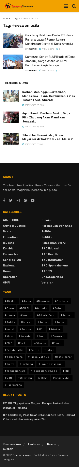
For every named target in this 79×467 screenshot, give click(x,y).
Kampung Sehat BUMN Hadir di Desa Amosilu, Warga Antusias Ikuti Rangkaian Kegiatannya (50, 61)
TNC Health (50, 254)
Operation (10, 277)
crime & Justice (14, 226)
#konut (9, 329)
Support (8, 449)
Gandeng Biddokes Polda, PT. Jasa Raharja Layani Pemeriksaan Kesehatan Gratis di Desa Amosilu (49, 39)
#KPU (40, 329)
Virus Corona (13, 384)
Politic (46, 231)
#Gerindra (41, 308)
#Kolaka (10, 322)
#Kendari (67, 315)
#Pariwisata (58, 336)
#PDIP (8, 343)
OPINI (7, 282)
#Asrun (26, 301)
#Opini (41, 336)
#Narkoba (25, 336)
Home (6, 18)
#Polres (49, 350)
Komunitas (10, 254)
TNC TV (47, 271)
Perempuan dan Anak (57, 226)
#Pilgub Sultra (14, 350)
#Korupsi (26, 329)
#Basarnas (43, 301)
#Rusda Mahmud (38, 356)
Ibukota (8, 243)
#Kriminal (55, 329)
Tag (15, 18)
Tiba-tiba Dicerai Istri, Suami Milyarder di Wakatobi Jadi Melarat (48, 137)
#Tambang (26, 364)
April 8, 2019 (47, 49)
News (7, 271)
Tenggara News (22, 455)
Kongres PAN (12, 260)
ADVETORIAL (11, 220)
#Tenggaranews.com (44, 370)
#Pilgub (57, 343)
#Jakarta (25, 315)
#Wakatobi (25, 378)
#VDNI (9, 378)
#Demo (9, 308)
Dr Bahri (42, 378)
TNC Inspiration (53, 260)
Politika (47, 237)
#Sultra (9, 364)
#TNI (66, 370)
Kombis (8, 248)
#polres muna (14, 356)
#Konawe (26, 322)
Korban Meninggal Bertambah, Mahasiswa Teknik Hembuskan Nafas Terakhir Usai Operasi (48, 96)
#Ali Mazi (11, 301)
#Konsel (60, 322)
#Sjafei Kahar (63, 356)
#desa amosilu (29, 18)
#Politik (34, 350)
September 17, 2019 (34, 144)
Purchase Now (12, 444)
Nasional (9, 265)
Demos (51, 444)
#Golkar (58, 308)
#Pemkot (23, 343)
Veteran (47, 282)
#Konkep (43, 322)
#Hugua (10, 315)
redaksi (33, 49)
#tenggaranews (15, 370)
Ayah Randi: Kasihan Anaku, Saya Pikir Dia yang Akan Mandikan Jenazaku (46, 117)
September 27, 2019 (34, 105)
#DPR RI (24, 308)
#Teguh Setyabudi (50, 364)
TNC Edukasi (50, 248)
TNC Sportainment (55, 265)
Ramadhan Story (54, 243)
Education (10, 237)
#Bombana (62, 301)
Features (34, 444)
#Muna (9, 336)
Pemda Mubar (61, 378)
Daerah (8, 231)
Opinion (47, 220)
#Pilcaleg (40, 343)
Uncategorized (52, 277)
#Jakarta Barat (46, 315)
